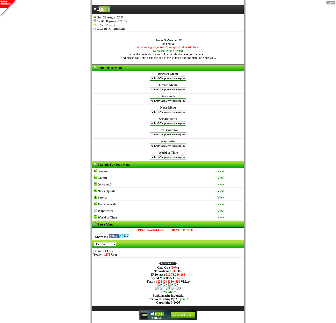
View (220, 171)
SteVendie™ (168, 292)
